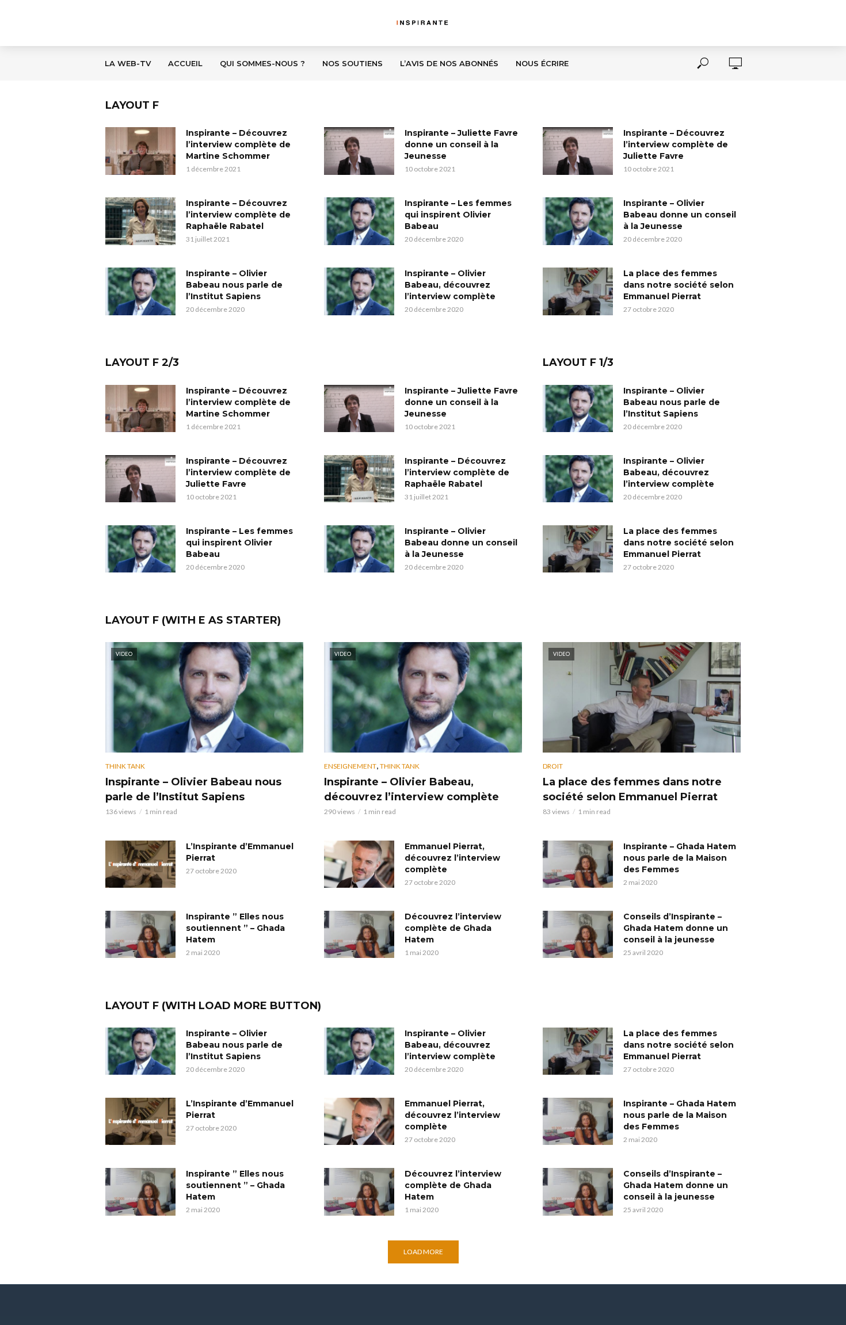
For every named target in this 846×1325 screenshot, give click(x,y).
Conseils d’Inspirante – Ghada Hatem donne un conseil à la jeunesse (675, 928)
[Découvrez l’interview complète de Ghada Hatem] (359, 934)
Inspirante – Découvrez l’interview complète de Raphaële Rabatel (238, 214)
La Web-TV (128, 63)
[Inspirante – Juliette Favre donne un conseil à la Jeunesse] (359, 150)
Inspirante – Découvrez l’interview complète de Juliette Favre (675, 144)
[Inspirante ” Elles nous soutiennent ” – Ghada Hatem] (140, 934)
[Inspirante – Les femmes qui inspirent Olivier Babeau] (359, 221)
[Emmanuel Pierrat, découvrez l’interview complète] (359, 864)
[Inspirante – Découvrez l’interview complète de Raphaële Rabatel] (140, 221)
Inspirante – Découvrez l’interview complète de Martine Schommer (238, 144)
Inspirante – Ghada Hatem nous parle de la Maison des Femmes (679, 858)
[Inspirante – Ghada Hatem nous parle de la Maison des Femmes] (578, 864)
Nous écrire (542, 63)
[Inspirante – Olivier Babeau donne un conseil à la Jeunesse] (578, 221)
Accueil (185, 63)
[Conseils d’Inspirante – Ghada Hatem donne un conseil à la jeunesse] (578, 934)
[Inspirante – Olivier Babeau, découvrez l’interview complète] (359, 291)
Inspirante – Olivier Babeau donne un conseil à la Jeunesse (679, 214)
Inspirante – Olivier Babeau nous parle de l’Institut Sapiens (234, 284)
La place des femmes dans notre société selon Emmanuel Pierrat (678, 284)
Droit (553, 766)
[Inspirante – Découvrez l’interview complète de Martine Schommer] (140, 150)
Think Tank (125, 766)
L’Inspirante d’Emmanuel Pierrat (240, 852)
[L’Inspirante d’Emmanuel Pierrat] (140, 864)
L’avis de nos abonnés (449, 63)
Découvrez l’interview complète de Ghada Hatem (453, 928)
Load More (423, 1251)
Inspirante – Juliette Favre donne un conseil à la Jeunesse (461, 144)
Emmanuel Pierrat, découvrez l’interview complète (452, 858)
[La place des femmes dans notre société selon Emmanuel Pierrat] (578, 291)
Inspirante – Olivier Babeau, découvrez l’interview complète (450, 284)
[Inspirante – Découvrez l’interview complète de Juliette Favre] (578, 150)
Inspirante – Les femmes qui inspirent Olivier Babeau (458, 214)
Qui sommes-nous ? (262, 63)
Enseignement (350, 766)
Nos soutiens (352, 63)
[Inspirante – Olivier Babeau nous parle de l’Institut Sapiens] (140, 291)
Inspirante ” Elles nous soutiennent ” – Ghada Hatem (235, 928)
